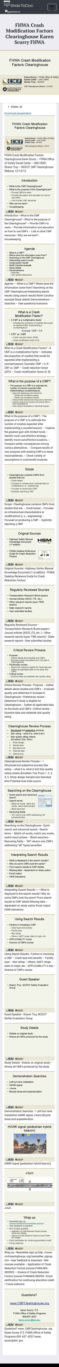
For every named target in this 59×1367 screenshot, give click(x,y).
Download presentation (17, 113)
